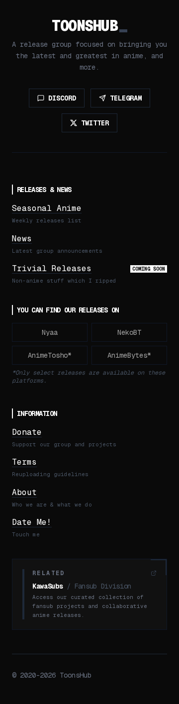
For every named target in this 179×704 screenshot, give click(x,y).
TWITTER (95, 122)
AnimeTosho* (50, 355)
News (22, 238)
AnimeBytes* (129, 355)
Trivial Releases (51, 268)
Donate (27, 432)
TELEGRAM (126, 98)
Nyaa (50, 332)
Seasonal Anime (47, 208)
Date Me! (32, 522)
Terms (24, 462)
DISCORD (62, 98)
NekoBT (129, 332)
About (24, 492)
